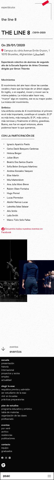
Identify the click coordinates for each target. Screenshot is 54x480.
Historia (4, 366)
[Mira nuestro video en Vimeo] (10, 458)
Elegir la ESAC (8, 386)
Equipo (4, 447)
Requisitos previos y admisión (15, 389)
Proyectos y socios (10, 373)
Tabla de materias (10, 412)
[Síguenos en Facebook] (2, 458)
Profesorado (7, 418)
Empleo (5, 376)
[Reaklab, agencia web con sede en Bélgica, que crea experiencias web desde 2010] (3, 465)
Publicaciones (8, 438)
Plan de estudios (9, 405)
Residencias (6, 435)
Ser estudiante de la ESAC (13, 392)
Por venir (5, 428)
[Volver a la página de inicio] (45, 3)
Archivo (4, 431)
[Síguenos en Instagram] (6, 458)
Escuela (5, 360)
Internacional (7, 370)
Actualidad (6, 380)
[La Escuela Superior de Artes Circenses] (6, 476)
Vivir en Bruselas (9, 396)
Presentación (7, 363)
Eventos (15, 351)
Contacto (5, 444)
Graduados (6, 451)
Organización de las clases (14, 415)
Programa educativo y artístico (16, 408)
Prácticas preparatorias (12, 399)
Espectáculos (8, 7)
